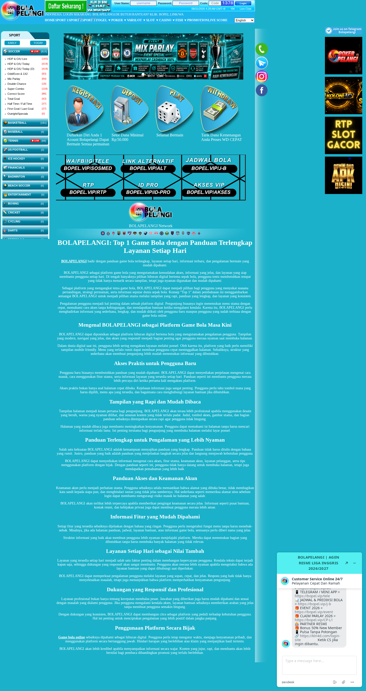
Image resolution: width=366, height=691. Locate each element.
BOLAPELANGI (74, 261)
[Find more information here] (319, 619)
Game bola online (71, 637)
